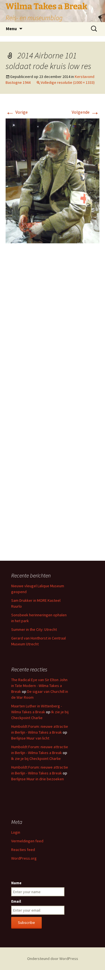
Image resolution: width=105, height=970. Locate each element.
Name (16, 882)
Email (16, 901)
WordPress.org (24, 858)
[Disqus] (52, 331)
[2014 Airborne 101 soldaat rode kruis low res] (52, 180)
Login (15, 832)
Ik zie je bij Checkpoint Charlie (36, 758)
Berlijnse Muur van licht (30, 738)
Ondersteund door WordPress (52, 958)
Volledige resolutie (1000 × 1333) (68, 82)
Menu (11, 28)
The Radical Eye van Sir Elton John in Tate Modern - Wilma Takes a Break (39, 685)
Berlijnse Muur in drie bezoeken (37, 778)
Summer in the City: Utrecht (34, 629)
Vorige (17, 112)
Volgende (85, 112)
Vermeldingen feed (27, 840)
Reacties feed (23, 849)
